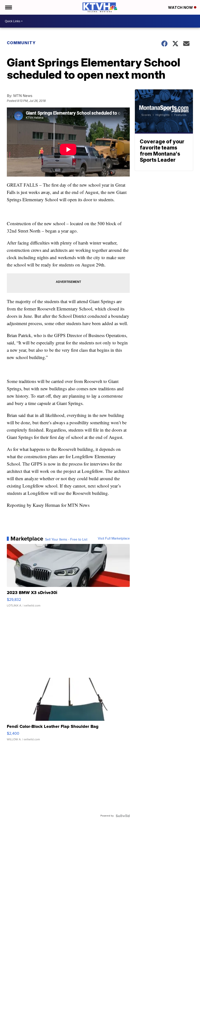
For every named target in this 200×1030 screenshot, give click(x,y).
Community (21, 42)
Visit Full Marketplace (114, 538)
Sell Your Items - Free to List (66, 539)
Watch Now (181, 7)
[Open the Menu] (8, 7)
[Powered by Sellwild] (123, 816)
